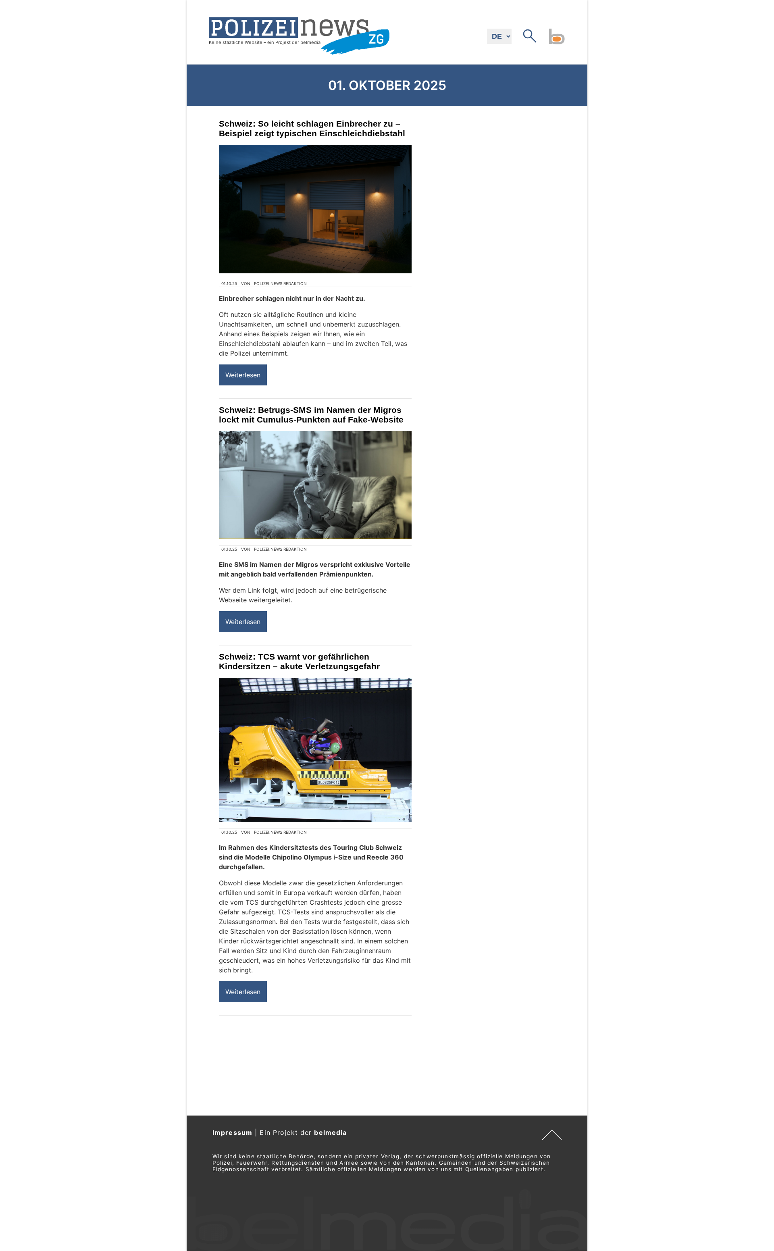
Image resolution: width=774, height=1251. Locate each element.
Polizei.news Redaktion (280, 283)
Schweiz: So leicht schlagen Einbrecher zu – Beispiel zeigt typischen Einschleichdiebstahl (312, 128)
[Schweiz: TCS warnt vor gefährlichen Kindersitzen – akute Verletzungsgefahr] (315, 750)
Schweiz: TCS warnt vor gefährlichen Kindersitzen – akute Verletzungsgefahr (299, 661)
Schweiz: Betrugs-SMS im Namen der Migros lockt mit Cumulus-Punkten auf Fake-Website (311, 414)
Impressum (232, 1132)
